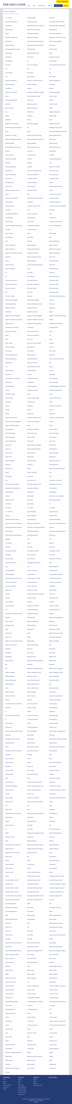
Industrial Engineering (54, 519)
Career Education (9, 155)
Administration (9, 29)
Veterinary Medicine (10, 1044)
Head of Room (8, 453)
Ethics (50, 339)
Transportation (9, 1029)
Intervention (52, 535)
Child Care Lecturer (54, 170)
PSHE (50, 805)
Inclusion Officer (53, 515)
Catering (29, 159)
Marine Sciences (9, 621)
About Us (50, 5)
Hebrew (29, 468)
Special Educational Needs (33, 942)
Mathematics (30, 629)
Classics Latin (8, 186)
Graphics (51, 421)
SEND (6, 915)
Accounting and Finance (11, 21)
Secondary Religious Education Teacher (58, 888)
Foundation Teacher (10, 394)
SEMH (28, 903)
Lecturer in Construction (55, 582)
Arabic (50, 53)
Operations (8, 707)
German (29, 409)
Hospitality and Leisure (33, 488)
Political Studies (9, 762)
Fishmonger (52, 374)
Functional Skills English (33, 398)
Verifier (7, 1040)
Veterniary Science (31, 1044)
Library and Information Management (36, 594)
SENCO (51, 911)
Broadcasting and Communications (14, 127)
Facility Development (32, 358)
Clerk (28, 194)
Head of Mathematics (10, 441)
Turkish (51, 1029)
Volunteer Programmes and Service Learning (14, 1052)
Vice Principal (30, 1048)
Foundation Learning (32, 390)
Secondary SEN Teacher (33, 891)
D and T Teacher (9, 233)
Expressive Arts (31, 347)
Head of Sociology (53, 453)
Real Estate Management (55, 833)
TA (28, 982)
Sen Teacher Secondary (55, 907)
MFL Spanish (52, 648)
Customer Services (31, 229)
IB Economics (30, 503)
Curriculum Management (33, 225)
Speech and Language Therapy (34, 950)
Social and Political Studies (55, 927)
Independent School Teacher (12, 519)
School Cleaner (31, 864)
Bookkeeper (8, 119)
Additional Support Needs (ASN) (57, 25)
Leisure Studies (53, 590)
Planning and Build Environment (57, 746)
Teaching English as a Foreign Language (36, 1001)
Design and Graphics (10, 249)
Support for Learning (10, 978)
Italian (29, 543)
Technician (30, 1005)
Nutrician (29, 699)
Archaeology (8, 57)
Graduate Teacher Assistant (34, 417)
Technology (52, 1005)
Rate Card (35, 1083)
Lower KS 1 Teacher (54, 605)
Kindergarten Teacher (54, 551)
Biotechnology (52, 115)
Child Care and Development (34, 170)
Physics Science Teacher (33, 746)
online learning (53, 703)
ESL (50, 335)
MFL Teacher (30, 652)
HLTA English (8, 476)
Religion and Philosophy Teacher (35, 844)
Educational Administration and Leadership (58, 296)
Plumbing (29, 754)
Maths (28, 633)
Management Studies (32, 613)
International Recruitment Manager (14, 535)
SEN (50, 903)
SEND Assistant (31, 915)
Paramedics (52, 711)
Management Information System (13, 613)
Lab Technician (31, 558)
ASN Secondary (31, 76)
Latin (50, 562)
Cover (50, 213)
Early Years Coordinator (11, 280)
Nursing (7, 699)
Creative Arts (52, 217)
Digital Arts (8, 257)
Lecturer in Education (10, 586)
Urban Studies (8, 1037)
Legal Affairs (52, 586)
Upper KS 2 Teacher (32, 1033)
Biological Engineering (54, 112)
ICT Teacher (30, 507)
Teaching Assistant (54, 997)
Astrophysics (8, 88)
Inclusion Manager (31, 515)
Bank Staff (7, 104)
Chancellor (7, 162)
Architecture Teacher (54, 57)
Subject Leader (52, 970)
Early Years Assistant (54, 276)
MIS (6, 664)
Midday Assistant (31, 656)
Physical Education (9, 743)
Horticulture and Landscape (12, 484)
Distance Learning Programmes (35, 264)
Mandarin (7, 617)
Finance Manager (31, 370)
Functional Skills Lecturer (55, 398)
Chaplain (29, 162)
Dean (6, 241)
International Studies (32, 535)
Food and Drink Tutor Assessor (12, 378)
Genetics (7, 405)
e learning (51, 272)
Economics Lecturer (54, 292)
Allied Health (8, 41)
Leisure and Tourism (32, 590)
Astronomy (52, 84)
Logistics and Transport (33, 605)
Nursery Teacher (31, 696)
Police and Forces (9, 758)
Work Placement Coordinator (12, 1068)
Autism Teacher (53, 96)
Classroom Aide (31, 186)
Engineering (52, 308)
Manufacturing (31, 617)
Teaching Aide (8, 997)
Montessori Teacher (32, 676)
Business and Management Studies (58, 131)
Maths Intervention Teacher (56, 633)
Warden (29, 1052)
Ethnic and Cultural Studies (34, 343)
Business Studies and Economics (13, 147)
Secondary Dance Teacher (33, 876)
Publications (30, 817)
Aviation (51, 100)
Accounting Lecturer (32, 21)
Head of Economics (54, 433)
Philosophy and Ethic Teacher (12, 739)
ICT (50, 503)
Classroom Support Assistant (12, 190)
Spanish (51, 939)
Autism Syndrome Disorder (33, 96)
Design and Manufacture (33, 249)
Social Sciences (52, 931)
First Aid (29, 374)
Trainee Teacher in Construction (57, 1021)
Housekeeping (52, 492)
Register (20, 1079)
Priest (6, 778)
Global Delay (30, 413)
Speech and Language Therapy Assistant (58, 950)
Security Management (10, 903)
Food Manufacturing (32, 378)
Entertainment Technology (12, 327)
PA (5, 711)
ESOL (6, 339)
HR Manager (30, 496)
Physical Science (31, 743)
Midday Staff (52, 656)
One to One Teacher (32, 703)
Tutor (6, 1033)
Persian (29, 723)
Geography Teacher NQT (55, 405)
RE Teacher (30, 829)
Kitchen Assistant (31, 554)
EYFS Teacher (8, 351)
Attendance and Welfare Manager (35, 92)
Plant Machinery (53, 750)
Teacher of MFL (31, 989)
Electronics (52, 304)
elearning (51, 300)
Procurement (52, 794)
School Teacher (9, 868)
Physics (7, 746)
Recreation (52, 837)
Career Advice (41, 5)
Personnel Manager (32, 731)
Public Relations (53, 813)
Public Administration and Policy (13, 813)
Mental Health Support (33, 645)
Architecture (30, 57)
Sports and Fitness (53, 954)
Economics (29, 292)
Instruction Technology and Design (36, 527)
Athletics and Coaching (11, 92)
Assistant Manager (32, 84)
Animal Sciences (31, 49)
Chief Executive (9, 170)
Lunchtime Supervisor (32, 609)
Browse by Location (22, 1090)
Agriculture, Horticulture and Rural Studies (58, 37)
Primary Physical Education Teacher (36, 786)
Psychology (52, 809)
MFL (50, 645)
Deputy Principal (53, 245)
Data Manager (52, 233)
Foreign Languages (32, 386)
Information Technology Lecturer (57, 523)
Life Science (52, 594)
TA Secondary (52, 982)
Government (52, 413)
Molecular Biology (9, 676)
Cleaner (51, 190)
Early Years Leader (53, 280)
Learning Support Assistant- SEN (13, 578)
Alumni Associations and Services (35, 41)
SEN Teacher (30, 907)
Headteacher (52, 456)
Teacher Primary (9, 993)
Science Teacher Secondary (34, 872)
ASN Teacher (52, 76)
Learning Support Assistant (56, 574)
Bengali (51, 108)
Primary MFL (52, 782)
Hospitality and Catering (55, 484)
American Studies (9, 45)
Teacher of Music (53, 989)
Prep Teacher (30, 770)
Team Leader (8, 1005)
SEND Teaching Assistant (55, 915)
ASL (50, 72)
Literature (29, 601)
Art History (8, 65)
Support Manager (31, 978)
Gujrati (51, 425)
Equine (51, 331)
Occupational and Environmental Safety (14, 703)
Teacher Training (31, 993)
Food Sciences (8, 382)
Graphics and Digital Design (12, 425)
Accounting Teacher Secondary (57, 21)
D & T (50, 229)
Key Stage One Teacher (33, 551)
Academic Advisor (31, 17)
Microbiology (8, 656)
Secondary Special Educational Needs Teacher (14, 895)
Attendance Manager (54, 92)
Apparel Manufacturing (33, 53)
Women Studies (31, 1064)
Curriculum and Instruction (56, 221)
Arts (6, 68)
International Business (32, 531)
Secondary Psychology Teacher (34, 888)
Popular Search (21, 1094)
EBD (6, 292)
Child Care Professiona (10, 174)
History (7, 472)
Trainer (7, 1025)
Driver (28, 268)
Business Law (52, 139)
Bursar (7, 131)
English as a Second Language (12, 315)
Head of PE (8, 449)
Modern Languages (10, 672)
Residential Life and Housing (12, 852)
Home (4, 1079)
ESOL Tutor (30, 339)
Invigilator (7, 539)
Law (28, 566)
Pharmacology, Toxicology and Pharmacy (58, 731)
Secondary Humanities (32, 884)
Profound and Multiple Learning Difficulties (58, 797)
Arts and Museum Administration (57, 65)
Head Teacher (30, 456)
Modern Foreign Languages (56, 668)
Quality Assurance (9, 825)
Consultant (8, 210)
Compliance (30, 202)
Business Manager (9, 143)
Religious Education (54, 844)
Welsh (50, 1060)
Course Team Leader (32, 213)
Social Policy (30, 931)
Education (29, 296)
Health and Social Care (54, 460)
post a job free (62, 1)
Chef (50, 162)
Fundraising (8, 402)
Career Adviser (52, 151)
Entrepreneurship (53, 327)
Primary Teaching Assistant (34, 790)
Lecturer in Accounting (10, 582)
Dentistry (29, 241)
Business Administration (55, 135)
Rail (50, 825)
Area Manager (8, 61)
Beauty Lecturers (9, 108)
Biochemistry (30, 112)
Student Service (9, 970)
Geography (30, 405)
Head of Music (52, 445)
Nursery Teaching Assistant (56, 696)
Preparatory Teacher (54, 770)
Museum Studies (9, 684)
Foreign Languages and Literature (57, 386)
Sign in (19, 1081)
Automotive (30, 100)
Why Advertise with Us (38, 1085)
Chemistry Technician (54, 166)
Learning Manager (9, 574)
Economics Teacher (10, 296)
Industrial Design (31, 519)
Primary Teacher (9, 790)
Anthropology (8, 53)
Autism (7, 96)
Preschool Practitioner (32, 774)
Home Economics (31, 480)
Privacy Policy (6, 1087)
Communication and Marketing (35, 198)
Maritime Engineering (32, 621)
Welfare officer (9, 1060)
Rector (7, 841)
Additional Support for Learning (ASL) (36, 25)
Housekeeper (30, 492)
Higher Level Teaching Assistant (57, 468)
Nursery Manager (31, 692)
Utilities (51, 1037)
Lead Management (53, 566)
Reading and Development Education (36, 833)
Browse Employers (22, 1087)
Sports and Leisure (9, 958)
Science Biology (53, 868)
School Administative (54, 860)
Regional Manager (31, 841)
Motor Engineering (53, 676)
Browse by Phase (22, 1092)
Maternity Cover (53, 625)
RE (5, 829)
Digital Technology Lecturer (34, 257)
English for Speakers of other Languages (36, 319)
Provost (51, 801)
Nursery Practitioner (10, 696)
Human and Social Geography (56, 496)
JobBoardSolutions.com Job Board (36, 1100)
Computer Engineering (54, 202)
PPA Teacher (30, 766)
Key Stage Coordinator (11, 551)
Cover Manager (9, 217)
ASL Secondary (8, 72)
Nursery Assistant (9, 692)
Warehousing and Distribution (34, 1056)
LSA (6, 609)
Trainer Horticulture (32, 1025)
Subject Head (30, 970)
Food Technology (53, 382)
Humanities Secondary (54, 500)
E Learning (29, 272)
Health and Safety (31, 460)
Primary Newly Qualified (11, 786)
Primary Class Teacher (54, 778)
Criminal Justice (9, 221)
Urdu (28, 1037)
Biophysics (29, 115)
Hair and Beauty (9, 429)
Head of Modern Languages (34, 445)
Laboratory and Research (55, 558)
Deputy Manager (31, 245)
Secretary (51, 899)
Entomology (30, 327)
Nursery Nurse (52, 692)
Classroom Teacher (32, 190)
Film (50, 362)
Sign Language (52, 919)
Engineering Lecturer (32, 311)
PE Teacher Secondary (32, 719)
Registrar (51, 841)
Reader (7, 833)
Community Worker (54, 198)
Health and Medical (10, 460)
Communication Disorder (11, 198)
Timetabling (8, 1021)
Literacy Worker (9, 601)
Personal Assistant (53, 723)
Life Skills (7, 598)
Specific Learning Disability (55, 946)
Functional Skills (9, 398)
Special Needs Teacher (32, 946)
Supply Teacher (31, 974)
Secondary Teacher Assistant (12, 899)
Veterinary (29, 1040)
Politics (29, 762)
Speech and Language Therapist (13, 950)
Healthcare (8, 464)
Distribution (52, 264)
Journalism (8, 547)
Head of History (31, 437)
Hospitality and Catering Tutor (13, 488)
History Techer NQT (32, 472)
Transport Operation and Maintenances (58, 1025)
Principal (7, 794)
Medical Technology (54, 641)
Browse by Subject (22, 1089)
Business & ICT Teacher (11, 135)
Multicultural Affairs (54, 680)
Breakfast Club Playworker (11, 123)
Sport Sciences (30, 954)
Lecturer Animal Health (55, 578)
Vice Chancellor (53, 1044)
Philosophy (52, 735)
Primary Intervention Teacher (34, 782)
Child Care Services (53, 174)
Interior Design (9, 531)
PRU (6, 805)
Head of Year (8, 456)
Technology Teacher (32, 1009)
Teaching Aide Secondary (33, 997)
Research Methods (53, 848)
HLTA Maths (30, 476)
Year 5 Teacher (31, 1068)
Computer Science (9, 206)
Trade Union (30, 1021)
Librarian (7, 594)
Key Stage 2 (52, 547)
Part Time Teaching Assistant (12, 715)
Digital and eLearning (54, 253)
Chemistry (29, 166)
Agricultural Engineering (11, 37)
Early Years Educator (32, 280)
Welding (51, 1056)
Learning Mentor (31, 574)
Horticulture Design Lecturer (34, 484)
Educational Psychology (33, 300)
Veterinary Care (53, 1040)
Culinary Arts (30, 221)
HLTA (50, 472)
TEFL (50, 1009)
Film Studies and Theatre (33, 366)
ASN (6, 76)
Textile (7, 1017)
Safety (29, 860)
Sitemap (4, 1089)
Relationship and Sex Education (13, 844)
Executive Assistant (10, 347)
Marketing (51, 621)
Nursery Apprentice (54, 688)
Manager (51, 613)
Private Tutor (30, 794)
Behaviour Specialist (32, 108)
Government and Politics (11, 417)
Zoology (7, 1072)
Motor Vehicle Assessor (11, 680)
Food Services (30, 382)
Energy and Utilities (32, 308)
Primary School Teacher (55, 786)
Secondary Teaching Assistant (34, 899)
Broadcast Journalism (54, 123)
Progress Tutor (9, 801)
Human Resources (9, 500)
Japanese (51, 543)
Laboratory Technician (10, 562)
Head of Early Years (32, 433)
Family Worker (8, 362)
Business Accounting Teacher (34, 135)
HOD (6, 480)
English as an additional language (57, 315)
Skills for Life (8, 927)
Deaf (50, 237)
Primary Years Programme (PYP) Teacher (58, 790)
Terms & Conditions (7, 1085)
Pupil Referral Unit (31, 821)
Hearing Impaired (53, 464)
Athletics (29, 88)
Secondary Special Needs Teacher (35, 895)
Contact (4, 1083)
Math (6, 629)
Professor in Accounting (33, 797)
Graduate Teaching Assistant (56, 417)
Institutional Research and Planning (14, 527)
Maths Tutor (8, 637)
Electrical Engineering (10, 304)
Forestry (7, 390)
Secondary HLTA (9, 884)
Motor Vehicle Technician (33, 680)
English (51, 311)
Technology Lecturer (10, 1009)
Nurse (6, 688)
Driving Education (53, 268)
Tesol (50, 1013)
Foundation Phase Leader (55, 390)
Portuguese (8, 766)
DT (6, 272)
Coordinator (52, 210)
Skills (28, 923)
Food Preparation (53, 378)
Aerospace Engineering (32, 33)
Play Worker (8, 754)
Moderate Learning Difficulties (34, 668)
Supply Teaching (53, 974)
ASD (28, 68)
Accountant (52, 17)
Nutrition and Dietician (55, 699)
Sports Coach (52, 958)
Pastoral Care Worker (32, 715)
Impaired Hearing (31, 511)
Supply (7, 974)
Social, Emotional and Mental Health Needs (58, 935)
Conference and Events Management (58, 206)
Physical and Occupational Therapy (58, 739)
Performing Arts (53, 719)
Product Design (9, 797)
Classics (51, 182)
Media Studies (30, 641)
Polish (28, 758)
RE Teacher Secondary (54, 829)
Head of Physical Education (34, 449)
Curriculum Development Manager (13, 225)
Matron (29, 637)
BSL (28, 127)
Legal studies (8, 590)
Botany (29, 119)
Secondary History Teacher (56, 880)
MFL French (8, 648)
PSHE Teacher (8, 809)
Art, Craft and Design (32, 65)
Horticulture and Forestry (55, 480)
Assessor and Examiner (11, 80)
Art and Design (53, 61)
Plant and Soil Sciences (32, 750)
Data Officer (30, 237)
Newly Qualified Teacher (33, 684)
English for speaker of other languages (14, 319)
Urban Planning (53, 1033)
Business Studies (53, 143)
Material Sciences (31, 625)
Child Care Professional (33, 174)
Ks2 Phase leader (9, 558)
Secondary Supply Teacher (55, 895)
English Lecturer (9, 323)
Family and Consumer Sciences (56, 358)
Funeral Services (31, 402)
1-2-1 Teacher (8, 17)
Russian (7, 860)
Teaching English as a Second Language (58, 1001)
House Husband (53, 488)
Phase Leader (30, 735)
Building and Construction (55, 127)
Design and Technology (55, 249)
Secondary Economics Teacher (56, 876)
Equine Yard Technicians (33, 335)
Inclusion (7, 515)
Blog (34, 5)
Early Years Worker (31, 288)
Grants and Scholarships (33, 421)
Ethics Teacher (9, 343)
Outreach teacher (31, 707)
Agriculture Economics (32, 37)
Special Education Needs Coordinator (14, 942)
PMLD (50, 754)
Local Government (9, 605)
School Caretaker (9, 864)
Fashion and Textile (32, 362)
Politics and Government (55, 762)
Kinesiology (8, 554)
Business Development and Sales (13, 139)
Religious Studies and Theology (35, 848)
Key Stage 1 (30, 547)
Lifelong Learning (31, 598)
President (51, 774)
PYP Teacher (52, 821)
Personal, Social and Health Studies (14, 731)
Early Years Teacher (54, 284)
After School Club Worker (55, 33)
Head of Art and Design (33, 429)
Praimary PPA (52, 766)
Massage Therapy (9, 625)
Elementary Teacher (10, 308)
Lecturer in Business (32, 582)
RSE (28, 856)
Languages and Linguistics (33, 562)
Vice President (8, 1048)
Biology (7, 115)
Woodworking (52, 1064)
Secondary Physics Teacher (11, 888)
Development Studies (32, 253)
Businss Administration (55, 147)
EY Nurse (51, 347)
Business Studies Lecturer (33, 147)
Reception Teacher (9, 837)
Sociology (7, 939)
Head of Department (10, 433)
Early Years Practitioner (11, 284)
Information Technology (33, 523)
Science (29, 868)
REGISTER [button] (57, 5)
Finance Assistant (9, 370)
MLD (6, 668)
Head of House (52, 437)
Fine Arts (51, 370)
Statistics (51, 962)
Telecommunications (10, 1013)
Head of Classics (53, 429)
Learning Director (53, 570)
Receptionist (30, 837)
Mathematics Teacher (54, 629)
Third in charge (53, 1017)
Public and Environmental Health (35, 813)
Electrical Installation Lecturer (34, 304)
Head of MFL (30, 441)
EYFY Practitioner (31, 355)
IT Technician (8, 543)
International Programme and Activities (58, 531)
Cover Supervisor (31, 217)
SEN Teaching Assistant (11, 911)
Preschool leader (9, 774)
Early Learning (30, 276)
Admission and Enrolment (33, 29)
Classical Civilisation (32, 182)
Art (28, 61)
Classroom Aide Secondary (55, 186)
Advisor (7, 33)
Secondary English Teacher (11, 880)
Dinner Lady (52, 257)
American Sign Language (55, 41)
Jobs (29, 5)
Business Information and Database (36, 139)
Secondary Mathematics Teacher (57, 884)
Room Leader (8, 856)
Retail (50, 852)
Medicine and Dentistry (11, 645)
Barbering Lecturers (32, 104)
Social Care (8, 931)
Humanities (30, 500)
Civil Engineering (9, 182)
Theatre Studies (31, 1017)
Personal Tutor (53, 727)
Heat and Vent (8, 468)
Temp (28, 1013)
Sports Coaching (9, 962)
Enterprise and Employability (34, 323)
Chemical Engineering (10, 166)
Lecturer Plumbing (32, 586)
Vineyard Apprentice (54, 1048)
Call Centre (30, 151)
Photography (30, 739)
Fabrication (52, 355)
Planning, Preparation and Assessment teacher (14, 750)
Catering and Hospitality (55, 159)
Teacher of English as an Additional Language (58, 986)
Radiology (29, 825)
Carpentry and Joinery (10, 159)
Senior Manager (31, 919)
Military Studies (9, 660)
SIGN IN (66, 5)
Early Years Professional (33, 284)
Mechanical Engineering (55, 637)
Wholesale (7, 1064)
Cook (28, 210)
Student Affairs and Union (55, 966)
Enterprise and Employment (56, 323)
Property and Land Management (35, 801)
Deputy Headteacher (54, 241)
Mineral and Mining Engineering (35, 660)
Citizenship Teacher (54, 178)
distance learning (9, 264)
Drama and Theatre (10, 268)
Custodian (7, 229)
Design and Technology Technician (13, 253)
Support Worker (53, 978)
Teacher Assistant (9, 986)
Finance (51, 366)
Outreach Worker (53, 707)
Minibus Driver (52, 660)
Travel (28, 1029)
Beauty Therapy (53, 104)
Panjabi (29, 711)
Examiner (51, 343)
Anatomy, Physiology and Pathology (36, 45)
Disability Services (31, 260)
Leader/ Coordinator (32, 570)
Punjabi (51, 817)
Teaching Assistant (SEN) (11, 1001)
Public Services (8, 817)
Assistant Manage (9, 84)
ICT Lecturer (8, 507)
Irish (28, 539)
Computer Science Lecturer (33, 206)
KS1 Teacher (52, 554)
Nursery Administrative (33, 688)
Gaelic (50, 402)
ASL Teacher (30, 72)
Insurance (51, 527)
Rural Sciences (52, 856)
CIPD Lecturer (8, 178)
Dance (28, 233)
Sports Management (32, 962)
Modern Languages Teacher (34, 672)
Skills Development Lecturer (56, 923)
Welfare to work (31, 1060)
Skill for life (8, 923)
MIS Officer (30, 664)
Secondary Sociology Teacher (56, 891)
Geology (7, 409)
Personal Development (32, 727)
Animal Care (52, 45)
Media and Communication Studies (14, 641)
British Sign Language (32, 123)
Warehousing (8, 1056)
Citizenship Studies (32, 178)
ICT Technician (9, 511)
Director (7, 260)
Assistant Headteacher (54, 80)
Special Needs (52, 942)
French (29, 394)
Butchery (7, 151)
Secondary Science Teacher (12, 891)
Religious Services (9, 848)
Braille (50, 119)
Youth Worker (52, 1068)
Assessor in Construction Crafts (35, 80)
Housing (7, 496)
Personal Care (8, 727)
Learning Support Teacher (33, 578)
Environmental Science (10, 331)
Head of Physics (53, 449)
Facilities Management (11, 358)
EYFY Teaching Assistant (11, 355)
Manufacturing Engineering (56, 617)
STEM (28, 966)
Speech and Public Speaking (12, 954)
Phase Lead (8, 735)
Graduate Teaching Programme (13, 421)
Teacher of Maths (9, 989)
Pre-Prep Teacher (9, 770)
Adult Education (53, 29)
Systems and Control (10, 982)
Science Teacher (9, 872)
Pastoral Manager (53, 715)
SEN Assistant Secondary (11, 907)
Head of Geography (10, 437)
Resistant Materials (32, 852)
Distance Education (54, 260)
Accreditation (8, 25)
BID (6, 112)
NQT (50, 684)
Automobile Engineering (11, 100)
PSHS (28, 809)
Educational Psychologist (11, 300)
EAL (6, 276)
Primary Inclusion (9, 782)
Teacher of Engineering (33, 986)
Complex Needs (9, 202)
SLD (28, 927)
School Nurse (52, 864)
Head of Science (31, 453)
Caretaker (51, 155)
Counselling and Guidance (11, 213)
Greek (28, 425)
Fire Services (8, 374)
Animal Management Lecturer (12, 49)
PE (5, 719)
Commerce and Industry (55, 194)
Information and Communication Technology (14, 523)
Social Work (30, 935)
